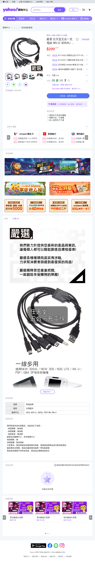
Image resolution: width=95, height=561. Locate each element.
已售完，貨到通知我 (68, 96)
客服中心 (27, 556)
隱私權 (60, 556)
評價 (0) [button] (16, 218)
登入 (73, 9)
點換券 (21, 18)
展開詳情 (46, 392)
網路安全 (53, 556)
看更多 (53, 18)
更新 (63, 552)
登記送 (32, 18)
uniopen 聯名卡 (71, 18)
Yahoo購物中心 (15, 10)
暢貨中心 (43, 18)
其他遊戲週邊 (26, 27)
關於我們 (35, 556)
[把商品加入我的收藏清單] (77, 39)
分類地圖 (68, 556)
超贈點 (86, 18)
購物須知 (44, 556)
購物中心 (6, 27)
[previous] (8, 137)
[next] (86, 137)
